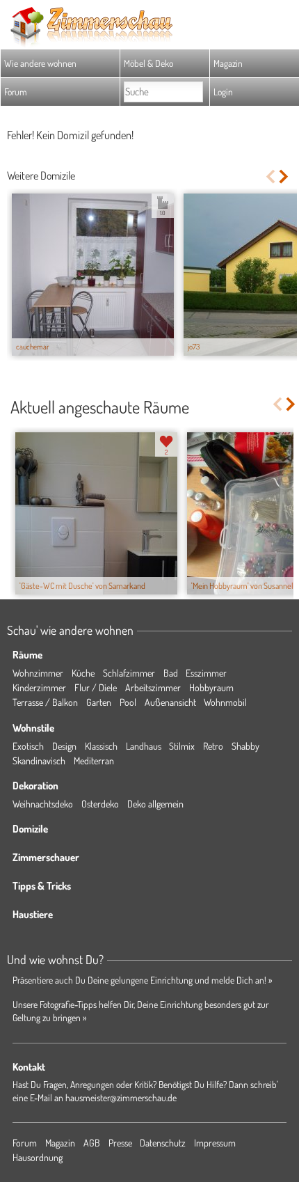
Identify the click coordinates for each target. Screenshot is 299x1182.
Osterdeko (100, 804)
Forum (15, 91)
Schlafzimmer (129, 673)
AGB (91, 1143)
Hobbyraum (211, 687)
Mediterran (94, 760)
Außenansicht (170, 702)
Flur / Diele (95, 687)
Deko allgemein (155, 804)
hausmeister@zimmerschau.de (121, 1097)
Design (64, 746)
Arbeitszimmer (153, 687)
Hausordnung (38, 1157)
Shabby (245, 746)
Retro (213, 746)
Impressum (215, 1143)
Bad (170, 673)
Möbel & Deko (148, 63)
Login (223, 91)
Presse (120, 1143)
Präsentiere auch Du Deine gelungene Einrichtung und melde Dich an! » (143, 980)
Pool (128, 702)
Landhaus (143, 746)
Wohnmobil (225, 702)
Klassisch (101, 746)
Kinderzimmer (39, 687)
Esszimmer (206, 673)
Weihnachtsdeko (43, 804)
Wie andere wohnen (40, 63)
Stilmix (182, 746)
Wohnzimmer (38, 673)
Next (284, 176)
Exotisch (28, 746)
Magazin (228, 63)
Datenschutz (163, 1143)
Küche (83, 673)
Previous (270, 176)
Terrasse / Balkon (45, 702)
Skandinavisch (39, 760)
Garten (98, 702)
